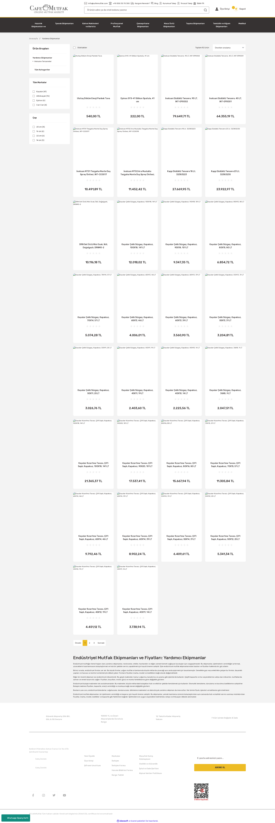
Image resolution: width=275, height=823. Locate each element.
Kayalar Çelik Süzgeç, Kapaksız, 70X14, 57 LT (93, 319)
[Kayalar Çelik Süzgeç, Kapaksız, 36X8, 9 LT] (225, 366)
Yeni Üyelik (89, 756)
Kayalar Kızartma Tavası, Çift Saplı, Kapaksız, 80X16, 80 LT (182, 465)
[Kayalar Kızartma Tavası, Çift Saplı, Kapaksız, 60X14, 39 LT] (137, 512)
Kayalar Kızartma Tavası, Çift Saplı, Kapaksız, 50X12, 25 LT (225, 537)
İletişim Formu (119, 765)
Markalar (116, 756)
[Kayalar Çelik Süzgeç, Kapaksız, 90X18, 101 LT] (181, 220)
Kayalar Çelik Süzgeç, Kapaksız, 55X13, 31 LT (225, 319)
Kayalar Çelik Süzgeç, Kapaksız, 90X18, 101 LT (181, 246)
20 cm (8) (40, 127)
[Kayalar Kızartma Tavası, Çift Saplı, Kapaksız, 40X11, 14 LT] (137, 585)
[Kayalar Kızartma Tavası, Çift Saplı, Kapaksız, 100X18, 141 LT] (93, 439)
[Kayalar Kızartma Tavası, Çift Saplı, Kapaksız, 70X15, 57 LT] (225, 439)
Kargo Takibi (118, 775)
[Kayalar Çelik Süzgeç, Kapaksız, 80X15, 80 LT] (225, 220)
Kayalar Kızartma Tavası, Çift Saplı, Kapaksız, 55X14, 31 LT (182, 537)
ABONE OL (220, 767)
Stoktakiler (82, 48)
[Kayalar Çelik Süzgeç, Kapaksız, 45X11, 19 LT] (137, 366)
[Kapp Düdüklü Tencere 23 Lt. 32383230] (225, 147)
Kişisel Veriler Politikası (150, 773)
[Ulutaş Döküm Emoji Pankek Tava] (93, 75)
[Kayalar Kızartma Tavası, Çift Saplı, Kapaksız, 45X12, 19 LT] (93, 585)
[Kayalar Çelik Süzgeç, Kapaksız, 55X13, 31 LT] (225, 293)
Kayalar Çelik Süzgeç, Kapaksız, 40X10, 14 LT (181, 392)
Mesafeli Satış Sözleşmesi (146, 757)
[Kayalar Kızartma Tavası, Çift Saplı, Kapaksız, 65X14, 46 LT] (93, 512)
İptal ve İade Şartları (149, 768)
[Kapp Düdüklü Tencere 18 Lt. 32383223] (181, 147)
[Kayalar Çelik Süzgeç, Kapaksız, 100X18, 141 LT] (137, 220)
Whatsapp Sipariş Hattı (17, 818)
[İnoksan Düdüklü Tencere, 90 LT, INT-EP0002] (181, 75)
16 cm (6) (40, 131)
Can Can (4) (41, 105)
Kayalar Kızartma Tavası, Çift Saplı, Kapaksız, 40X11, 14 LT (137, 610)
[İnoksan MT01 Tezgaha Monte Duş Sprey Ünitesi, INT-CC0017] (93, 147)
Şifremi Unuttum (92, 765)
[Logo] (49, 9)
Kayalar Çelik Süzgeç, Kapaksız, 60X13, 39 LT (181, 319)
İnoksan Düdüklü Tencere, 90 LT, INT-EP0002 (181, 100)
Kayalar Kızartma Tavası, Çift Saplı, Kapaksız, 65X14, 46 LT (93, 537)
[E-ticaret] (137, 821)
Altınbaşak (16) (43, 96)
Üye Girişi (88, 761)
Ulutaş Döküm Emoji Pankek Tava (93, 98)
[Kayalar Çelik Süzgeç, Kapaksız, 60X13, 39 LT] (181, 293)
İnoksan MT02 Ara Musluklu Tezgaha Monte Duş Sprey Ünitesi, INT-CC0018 (137, 173)
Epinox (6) (40, 100)
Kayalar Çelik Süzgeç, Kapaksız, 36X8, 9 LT (225, 392)
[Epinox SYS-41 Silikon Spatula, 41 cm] (137, 75)
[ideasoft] (122, 821)
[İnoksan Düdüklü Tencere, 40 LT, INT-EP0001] (225, 75)
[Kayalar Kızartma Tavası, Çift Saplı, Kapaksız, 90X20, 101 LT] (137, 439)
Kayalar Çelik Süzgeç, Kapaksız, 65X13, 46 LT (137, 319)
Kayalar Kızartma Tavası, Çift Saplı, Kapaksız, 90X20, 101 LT (137, 465)
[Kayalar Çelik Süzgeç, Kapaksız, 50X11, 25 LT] (93, 366)
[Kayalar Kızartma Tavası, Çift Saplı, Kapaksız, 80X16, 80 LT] (181, 439)
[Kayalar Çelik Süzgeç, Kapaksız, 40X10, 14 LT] (181, 366)
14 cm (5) (40, 140)
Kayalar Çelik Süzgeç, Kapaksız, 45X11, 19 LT (137, 392)
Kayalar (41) (41, 91)
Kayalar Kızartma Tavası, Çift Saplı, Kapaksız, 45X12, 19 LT (93, 610)
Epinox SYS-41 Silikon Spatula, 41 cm (137, 100)
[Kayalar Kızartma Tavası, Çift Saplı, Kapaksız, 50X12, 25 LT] (225, 512)
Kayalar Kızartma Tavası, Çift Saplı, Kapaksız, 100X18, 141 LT (93, 465)
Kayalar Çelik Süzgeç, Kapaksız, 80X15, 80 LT (225, 246)
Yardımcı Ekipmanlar (51, 38)
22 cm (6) (40, 136)
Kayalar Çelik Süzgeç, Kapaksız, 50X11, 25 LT (93, 392)
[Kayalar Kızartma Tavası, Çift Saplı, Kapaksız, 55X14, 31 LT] (181, 512)
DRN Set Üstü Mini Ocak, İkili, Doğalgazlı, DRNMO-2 (93, 246)
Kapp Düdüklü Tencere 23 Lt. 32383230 (225, 173)
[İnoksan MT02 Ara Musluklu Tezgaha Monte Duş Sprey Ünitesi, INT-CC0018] (137, 147)
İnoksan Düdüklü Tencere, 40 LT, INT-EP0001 (225, 100)
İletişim (115, 761)
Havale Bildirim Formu (122, 770)
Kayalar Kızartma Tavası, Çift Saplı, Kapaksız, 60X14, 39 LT (137, 537)
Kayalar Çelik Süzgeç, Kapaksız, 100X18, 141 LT (137, 246)
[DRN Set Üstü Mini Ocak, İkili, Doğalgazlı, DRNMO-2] (93, 220)
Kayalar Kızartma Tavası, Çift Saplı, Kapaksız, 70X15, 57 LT (225, 465)
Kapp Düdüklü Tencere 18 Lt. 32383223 (181, 173)
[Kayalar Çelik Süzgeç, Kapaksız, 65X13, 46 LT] (137, 293)
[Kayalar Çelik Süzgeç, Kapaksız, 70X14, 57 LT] (93, 293)
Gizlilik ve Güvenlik (148, 764)
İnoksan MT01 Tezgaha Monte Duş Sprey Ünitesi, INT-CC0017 (93, 173)
